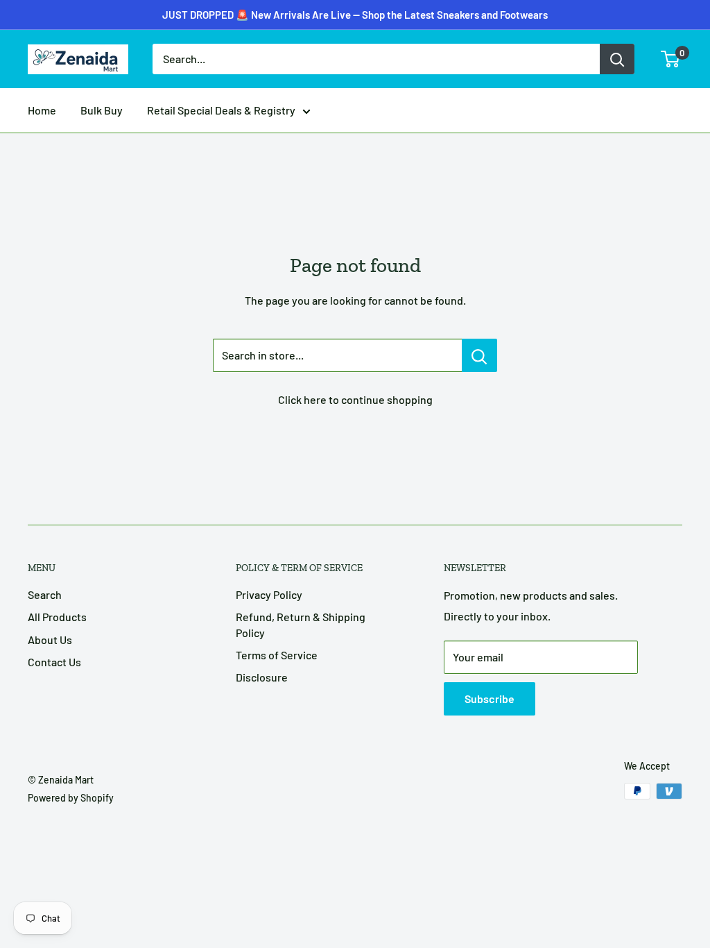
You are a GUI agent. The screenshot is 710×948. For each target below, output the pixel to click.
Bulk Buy (101, 110)
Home (42, 110)
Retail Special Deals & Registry (221, 110)
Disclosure (262, 677)
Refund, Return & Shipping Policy (300, 624)
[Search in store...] (479, 355)
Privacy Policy (269, 594)
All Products (57, 616)
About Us (50, 639)
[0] (670, 59)
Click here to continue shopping (355, 399)
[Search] (617, 59)
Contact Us (54, 661)
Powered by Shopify (71, 798)
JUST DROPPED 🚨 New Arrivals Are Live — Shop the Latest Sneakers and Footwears (355, 14)
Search (45, 594)
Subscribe (489, 698)
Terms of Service (277, 654)
